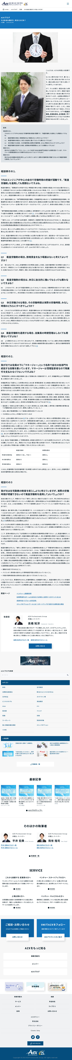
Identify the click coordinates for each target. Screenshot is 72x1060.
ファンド (39, 711)
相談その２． (6, 148)
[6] (2, 434)
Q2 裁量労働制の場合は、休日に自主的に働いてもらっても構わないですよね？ (28, 141)
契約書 (4, 711)
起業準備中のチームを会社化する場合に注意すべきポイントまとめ (39, 597)
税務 (3, 716)
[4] (49, 402)
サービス (18, 1002)
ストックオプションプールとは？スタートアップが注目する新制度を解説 (40, 604)
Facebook (38, 1037)
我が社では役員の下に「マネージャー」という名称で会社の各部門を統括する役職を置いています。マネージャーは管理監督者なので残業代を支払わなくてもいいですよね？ (36, 152)
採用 (18, 1011)
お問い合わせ (40, 646)
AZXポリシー (35, 1017)
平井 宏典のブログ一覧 (9, 845)
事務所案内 (35, 956)
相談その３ (7, 155)
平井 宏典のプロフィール (9, 848)
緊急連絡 (35, 1021)
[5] (24, 418)
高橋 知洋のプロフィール (39, 640)
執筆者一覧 (36, 764)
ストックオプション (42, 725)
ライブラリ (52, 1006)
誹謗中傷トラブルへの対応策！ (27, 601)
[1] (33, 214)
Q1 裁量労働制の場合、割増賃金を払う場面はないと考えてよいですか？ (26, 138)
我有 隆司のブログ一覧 (44, 845)
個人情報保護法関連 (9, 725)
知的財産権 (40, 720)
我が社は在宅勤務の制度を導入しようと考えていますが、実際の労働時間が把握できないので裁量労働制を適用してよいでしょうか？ (36, 158)
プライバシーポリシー (35, 1026)
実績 (52, 997)
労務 (3, 23)
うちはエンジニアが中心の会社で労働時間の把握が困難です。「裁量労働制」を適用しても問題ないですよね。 (36, 135)
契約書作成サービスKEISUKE (57, 986)
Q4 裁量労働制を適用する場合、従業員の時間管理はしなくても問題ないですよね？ (30, 146)
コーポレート (6, 720)
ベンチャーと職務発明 (24, 594)
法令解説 (40, 687)
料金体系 (52, 1002)
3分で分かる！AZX (14, 986)
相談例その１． (7, 131)
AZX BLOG (37, 1043)
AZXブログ (35, 972)
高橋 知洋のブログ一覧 (21, 640)
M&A (4, 706)
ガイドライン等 (41, 697)
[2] (31, 241)
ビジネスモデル (7, 702)
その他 (4, 730)
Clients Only (35, 1031)
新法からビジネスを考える (45, 692)
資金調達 (40, 702)
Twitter (33, 1037)
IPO (38, 706)
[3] (37, 346)
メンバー (35, 964)
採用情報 (35, 986)
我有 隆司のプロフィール (45, 848)
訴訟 (3, 687)
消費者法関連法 (7, 692)
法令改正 (5, 697)
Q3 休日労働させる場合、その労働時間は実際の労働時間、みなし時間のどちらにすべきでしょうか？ (35, 143)
